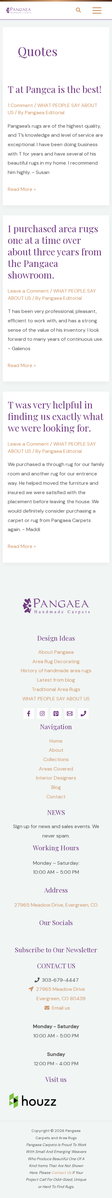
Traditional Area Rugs (56, 689)
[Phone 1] (83, 713)
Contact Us (61, 1172)
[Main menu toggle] (97, 10)
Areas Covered (56, 768)
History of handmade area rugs (56, 670)
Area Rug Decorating (56, 661)
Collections (56, 759)
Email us (59, 1008)
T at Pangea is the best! (55, 89)
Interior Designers (56, 778)
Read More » (22, 188)
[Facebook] (28, 713)
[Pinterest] (56, 713)
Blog (56, 787)
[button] (79, 11)
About (56, 750)
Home (56, 741)
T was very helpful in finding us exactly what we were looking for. (55, 416)
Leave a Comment (28, 291)
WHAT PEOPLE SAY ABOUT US (56, 698)
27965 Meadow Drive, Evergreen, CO (56, 905)
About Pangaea (56, 652)
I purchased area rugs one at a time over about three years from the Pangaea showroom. (55, 251)
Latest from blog (56, 680)
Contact (56, 796)
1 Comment (20, 105)
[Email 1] (69, 713)
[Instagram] (42, 713)
